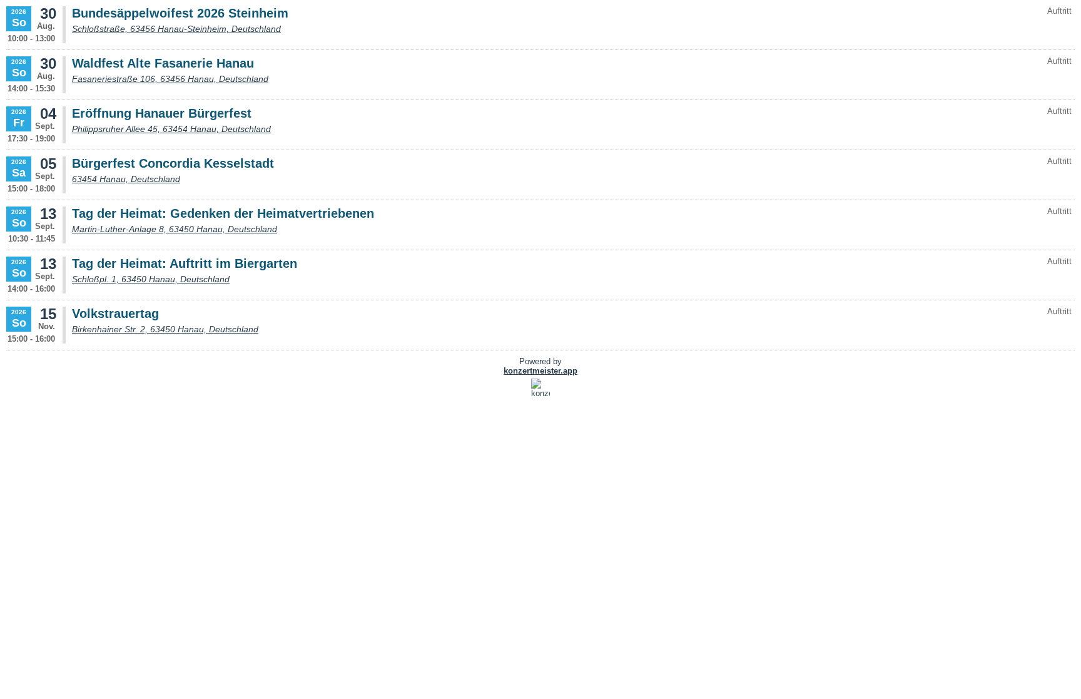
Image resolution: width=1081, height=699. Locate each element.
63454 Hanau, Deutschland (126, 179)
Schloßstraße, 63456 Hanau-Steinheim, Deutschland (176, 29)
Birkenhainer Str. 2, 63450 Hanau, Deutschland (165, 329)
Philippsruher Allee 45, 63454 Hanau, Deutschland (171, 129)
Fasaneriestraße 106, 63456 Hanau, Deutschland (170, 79)
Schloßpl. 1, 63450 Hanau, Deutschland (151, 279)
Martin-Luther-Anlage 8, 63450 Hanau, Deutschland (174, 229)
